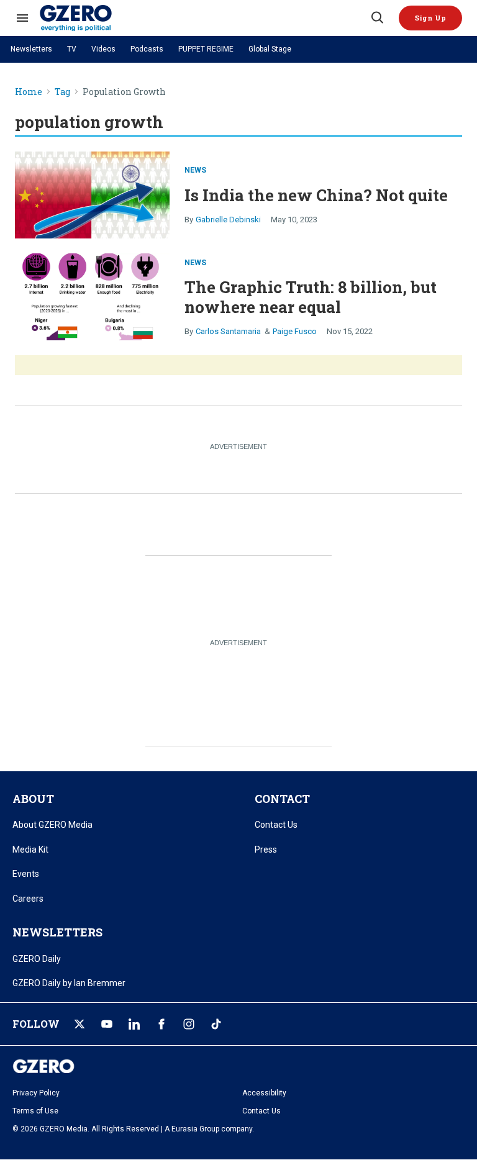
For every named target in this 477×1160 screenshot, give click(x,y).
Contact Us (276, 825)
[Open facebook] (161, 1024)
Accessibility (264, 1093)
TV (71, 49)
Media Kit (30, 849)
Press (266, 849)
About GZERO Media (52, 825)
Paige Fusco (295, 331)
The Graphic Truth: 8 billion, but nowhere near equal (310, 296)
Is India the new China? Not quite (316, 195)
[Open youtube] (107, 1024)
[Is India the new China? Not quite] (92, 193)
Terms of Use (35, 1111)
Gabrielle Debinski (228, 219)
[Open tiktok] (216, 1024)
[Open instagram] (189, 1024)
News (195, 170)
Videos (103, 49)
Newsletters (31, 49)
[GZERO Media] (204, 18)
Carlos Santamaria (228, 331)
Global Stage (269, 49)
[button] (430, 18)
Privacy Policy (36, 1093)
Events (25, 874)
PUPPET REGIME (206, 49)
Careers (27, 899)
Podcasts (146, 49)
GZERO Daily (36, 959)
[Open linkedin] (134, 1024)
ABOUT (33, 798)
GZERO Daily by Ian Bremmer (68, 983)
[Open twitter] (79, 1024)
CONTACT (282, 798)
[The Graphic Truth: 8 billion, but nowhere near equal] (92, 295)
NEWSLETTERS (57, 932)
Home (28, 92)
